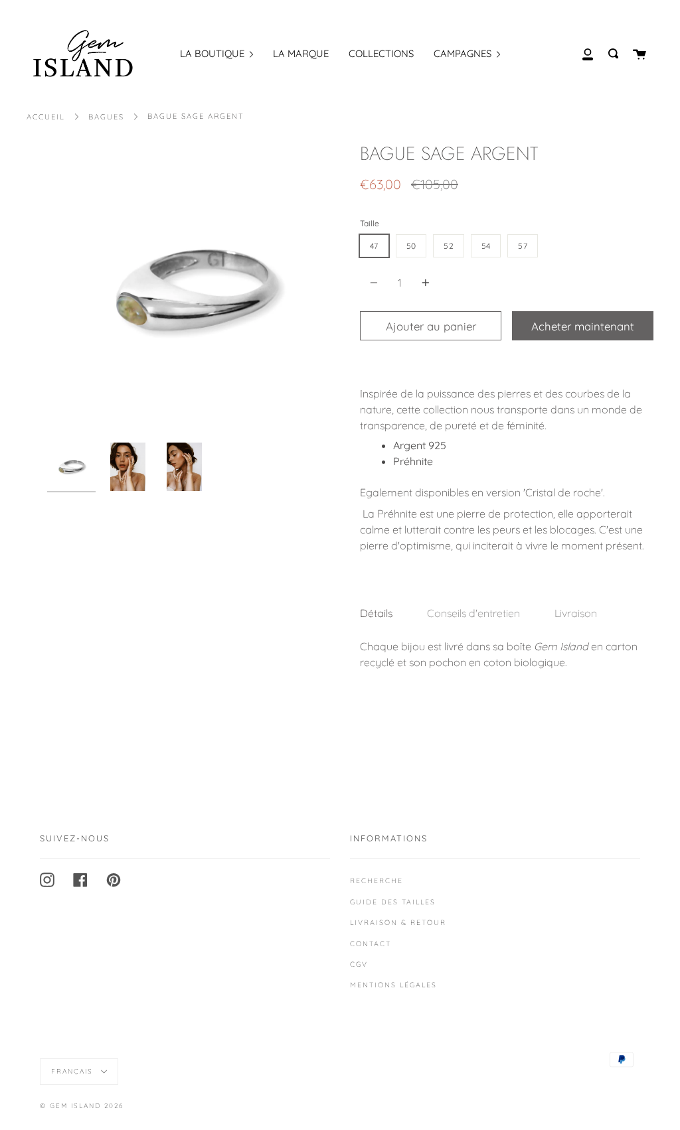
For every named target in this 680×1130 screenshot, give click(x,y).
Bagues (106, 116)
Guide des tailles (393, 901)
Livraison (575, 613)
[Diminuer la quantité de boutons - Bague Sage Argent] (376, 283)
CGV (359, 964)
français (73, 1071)
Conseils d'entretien (473, 613)
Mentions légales (393, 984)
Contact (370, 943)
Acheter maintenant (582, 326)
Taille (369, 223)
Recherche (376, 880)
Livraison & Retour (398, 922)
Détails (376, 613)
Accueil (46, 116)
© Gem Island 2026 (82, 1105)
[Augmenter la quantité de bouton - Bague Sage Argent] (424, 283)
